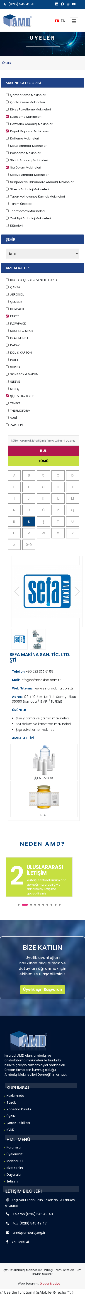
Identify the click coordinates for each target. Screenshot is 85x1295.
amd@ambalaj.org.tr (29, 1232)
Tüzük (11, 1102)
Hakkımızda (15, 1095)
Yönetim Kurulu (19, 1109)
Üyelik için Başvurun (42, 989)
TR (56, 20)
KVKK (10, 1129)
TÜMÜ (43, 461)
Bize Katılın (15, 1168)
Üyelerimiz (15, 1154)
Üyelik (11, 1116)
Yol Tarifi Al (20, 1242)
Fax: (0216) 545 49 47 (30, 1223)
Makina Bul (15, 1161)
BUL (43, 450)
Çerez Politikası (18, 1123)
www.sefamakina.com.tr (53, 688)
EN (63, 20)
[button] (77, 591)
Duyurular (14, 1174)
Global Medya (50, 1283)
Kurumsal (14, 1147)
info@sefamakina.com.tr (40, 680)
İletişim (12, 1181)
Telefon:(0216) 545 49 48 (33, 1214)
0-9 (29, 544)
